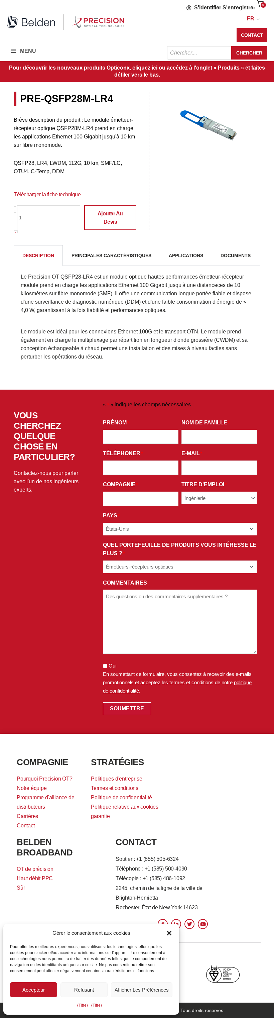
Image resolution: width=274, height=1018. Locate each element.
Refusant (84, 990)
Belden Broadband (45, 847)
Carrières (27, 816)
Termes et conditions (114, 788)
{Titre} (82, 1005)
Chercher (249, 53)
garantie (100, 816)
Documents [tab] (236, 255)
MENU (28, 51)
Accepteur (33, 990)
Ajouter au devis (110, 218)
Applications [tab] (186, 255)
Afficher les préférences (142, 990)
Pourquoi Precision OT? (45, 779)
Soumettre (127, 708)
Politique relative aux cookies (124, 807)
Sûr (21, 888)
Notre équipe (32, 788)
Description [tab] (38, 255)
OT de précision (35, 869)
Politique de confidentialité (121, 797)
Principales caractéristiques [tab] (111, 255)
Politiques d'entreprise (116, 779)
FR (250, 18)
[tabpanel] (137, 321)
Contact (26, 825)
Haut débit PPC (35, 878)
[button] (169, 933)
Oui (112, 666)
